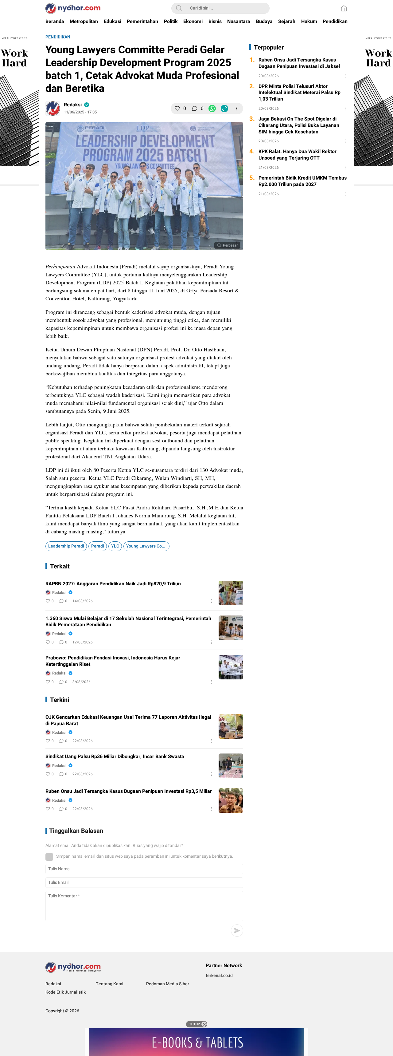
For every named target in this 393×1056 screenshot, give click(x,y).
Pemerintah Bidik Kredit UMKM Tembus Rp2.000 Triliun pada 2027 (303, 181)
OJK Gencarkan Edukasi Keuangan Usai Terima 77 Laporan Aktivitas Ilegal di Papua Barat (128, 720)
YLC (115, 546)
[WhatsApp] (212, 108)
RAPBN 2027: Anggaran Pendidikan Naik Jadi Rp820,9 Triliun (113, 584)
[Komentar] (194, 108)
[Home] (344, 8)
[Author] (53, 108)
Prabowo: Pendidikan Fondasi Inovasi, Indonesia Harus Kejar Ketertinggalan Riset (112, 661)
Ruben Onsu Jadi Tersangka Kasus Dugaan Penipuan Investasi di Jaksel (299, 63)
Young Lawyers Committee (147, 546)
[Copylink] (224, 108)
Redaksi (73, 105)
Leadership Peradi (66, 546)
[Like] (177, 108)
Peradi (97, 546)
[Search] (179, 8)
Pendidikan (57, 37)
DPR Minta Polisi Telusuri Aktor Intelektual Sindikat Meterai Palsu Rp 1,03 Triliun (299, 92)
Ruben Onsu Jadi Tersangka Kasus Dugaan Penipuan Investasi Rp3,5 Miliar (128, 791)
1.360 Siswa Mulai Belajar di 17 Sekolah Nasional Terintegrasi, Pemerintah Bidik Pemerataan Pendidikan (128, 621)
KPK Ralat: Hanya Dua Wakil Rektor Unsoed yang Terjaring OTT (298, 154)
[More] (236, 108)
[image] (231, 593)
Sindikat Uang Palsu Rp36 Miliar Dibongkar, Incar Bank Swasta (114, 756)
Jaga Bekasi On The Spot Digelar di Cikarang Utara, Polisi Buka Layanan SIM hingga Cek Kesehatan (299, 125)
